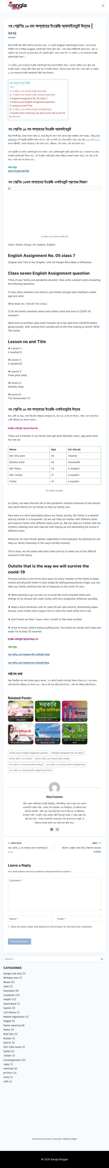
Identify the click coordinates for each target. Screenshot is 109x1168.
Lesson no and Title (22, 105)
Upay (6, 1064)
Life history (9, 1012)
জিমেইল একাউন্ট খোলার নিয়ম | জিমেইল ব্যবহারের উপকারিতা (81, 847)
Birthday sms (10, 977)
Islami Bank (9, 1003)
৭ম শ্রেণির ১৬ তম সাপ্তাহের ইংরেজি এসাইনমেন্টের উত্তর (31, 109)
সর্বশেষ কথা (16, 116)
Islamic (7, 1008)
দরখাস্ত (6, 1077)
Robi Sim (8, 1034)
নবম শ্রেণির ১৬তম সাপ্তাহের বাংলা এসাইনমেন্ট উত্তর (28, 662)
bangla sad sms (12, 973)
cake (6, 986)
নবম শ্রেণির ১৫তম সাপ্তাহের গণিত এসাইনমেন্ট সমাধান (29, 654)
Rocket (7, 1038)
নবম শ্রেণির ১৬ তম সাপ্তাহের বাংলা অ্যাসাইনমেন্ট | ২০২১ (28, 847)
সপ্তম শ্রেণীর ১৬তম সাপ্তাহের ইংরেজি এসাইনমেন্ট (52, 759)
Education (9, 990)
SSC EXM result (12, 1047)
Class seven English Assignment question (33, 102)
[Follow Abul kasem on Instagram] (57, 829)
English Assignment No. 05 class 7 (29, 98)
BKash (7, 982)
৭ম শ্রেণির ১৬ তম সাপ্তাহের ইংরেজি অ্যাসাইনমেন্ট (28, 91)
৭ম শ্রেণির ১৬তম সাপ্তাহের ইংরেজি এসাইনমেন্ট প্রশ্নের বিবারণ (33, 94)
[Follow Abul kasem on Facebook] (51, 829)
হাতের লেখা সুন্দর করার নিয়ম (18, 171)
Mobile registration (14, 1016)
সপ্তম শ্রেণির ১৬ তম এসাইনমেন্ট (20, 759)
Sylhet (7, 1051)
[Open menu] (103, 5)
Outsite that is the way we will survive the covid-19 (38, 113)
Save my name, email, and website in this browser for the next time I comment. (51, 926)
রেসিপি (5, 1081)
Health (7, 999)
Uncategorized (11, 1060)
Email (61, 918)
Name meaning (12, 1025)
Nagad (7, 1021)
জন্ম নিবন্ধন (7, 1072)
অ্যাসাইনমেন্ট (12, 37)
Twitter (7, 1055)
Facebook (9, 995)
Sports (7, 1042)
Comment (15, 880)
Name (13, 918)
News (6, 1029)
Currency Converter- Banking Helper (60, 1139)
